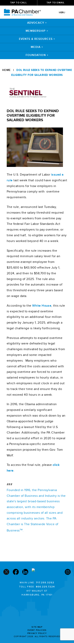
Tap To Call (18, 2)
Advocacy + (37, 22)
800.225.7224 (45, 586)
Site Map (37, 627)
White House (41, 306)
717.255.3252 (45, 582)
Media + (37, 47)
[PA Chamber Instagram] (68, 572)
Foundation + (37, 55)
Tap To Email (56, 2)
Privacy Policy (37, 633)
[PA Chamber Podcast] (46, 572)
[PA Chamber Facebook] (16, 572)
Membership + (37, 31)
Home (6, 70)
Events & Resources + (37, 39)
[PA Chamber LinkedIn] (25, 572)
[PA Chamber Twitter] (6, 572)
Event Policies (37, 630)
